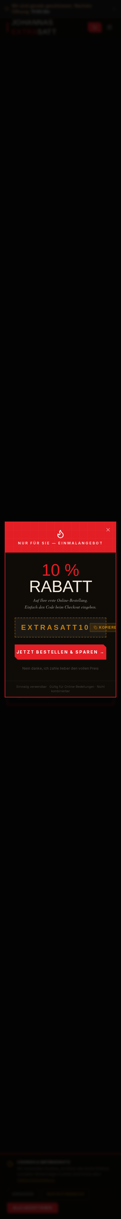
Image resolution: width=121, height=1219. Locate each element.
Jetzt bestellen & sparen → (60, 651)
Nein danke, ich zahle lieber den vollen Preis (60, 668)
